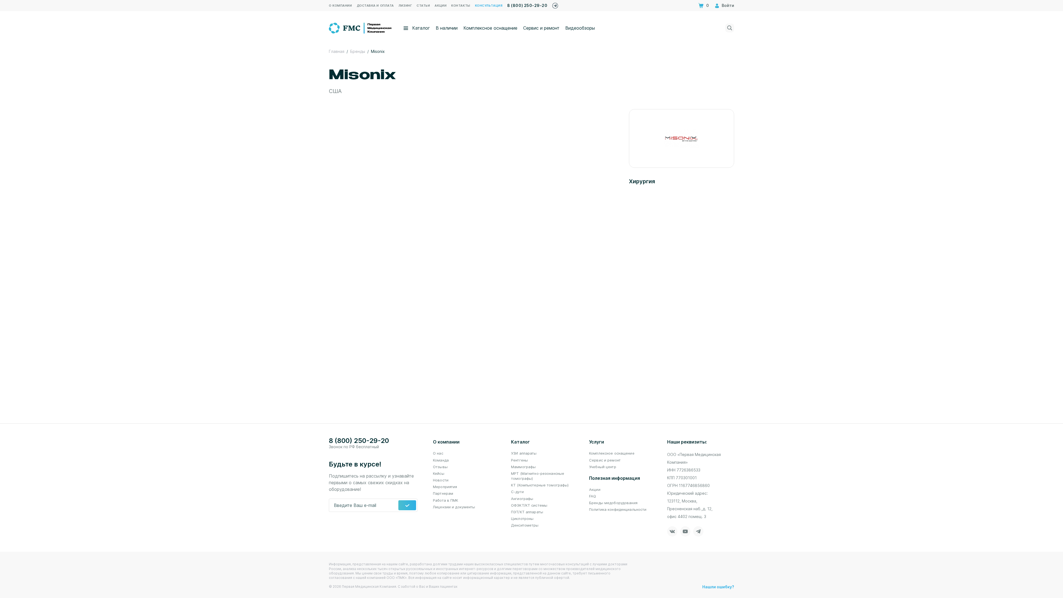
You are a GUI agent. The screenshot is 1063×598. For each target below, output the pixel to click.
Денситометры (525, 525)
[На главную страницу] (360, 27)
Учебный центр (602, 467)
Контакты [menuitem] (460, 5)
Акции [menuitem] (441, 5)
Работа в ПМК (445, 500)
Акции (594, 489)
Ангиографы (522, 498)
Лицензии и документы (454, 507)
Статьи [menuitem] (423, 5)
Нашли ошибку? (718, 586)
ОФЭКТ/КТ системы (529, 505)
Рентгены (519, 460)
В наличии (447, 28)
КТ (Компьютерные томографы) (540, 485)
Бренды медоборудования (613, 503)
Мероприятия (445, 486)
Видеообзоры (580, 28)
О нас (438, 453)
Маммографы (523, 467)
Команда (441, 460)
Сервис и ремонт (541, 28)
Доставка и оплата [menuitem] (375, 5)
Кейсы (438, 473)
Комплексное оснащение (490, 28)
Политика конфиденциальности (618, 509)
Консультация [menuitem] (489, 5)
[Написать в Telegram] (555, 4)
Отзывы (440, 467)
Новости (440, 480)
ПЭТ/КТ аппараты (527, 512)
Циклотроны (522, 518)
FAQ (592, 496)
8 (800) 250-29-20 (527, 5)
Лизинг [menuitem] (405, 5)
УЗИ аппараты (524, 453)
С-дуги (517, 491)
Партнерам (443, 493)
